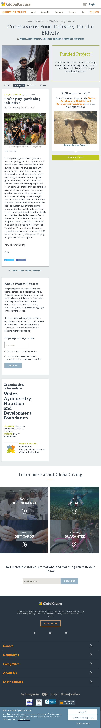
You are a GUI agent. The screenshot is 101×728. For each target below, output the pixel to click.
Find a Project (76, 157)
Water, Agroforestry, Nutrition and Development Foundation (52, 38)
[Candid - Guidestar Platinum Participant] (40, 702)
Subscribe (69, 581)
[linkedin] (66, 632)
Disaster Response (35, 21)
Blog (84, 12)
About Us (10, 673)
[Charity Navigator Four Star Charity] (31, 702)
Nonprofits (45, 12)
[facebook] (34, 632)
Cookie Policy (23, 719)
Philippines (52, 21)
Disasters (73, 12)
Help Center (50, 623)
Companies (59, 12)
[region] (50, 717)
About (33, 12)
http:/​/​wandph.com (12, 435)
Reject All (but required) (82, 718)
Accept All (83, 712)
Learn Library (13, 682)
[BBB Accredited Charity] (52, 702)
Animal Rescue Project (76, 145)
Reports (19, 85)
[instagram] (50, 632)
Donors (8, 646)
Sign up (13, 365)
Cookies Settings (83, 723)
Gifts (96, 12)
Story (7, 85)
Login (92, 4)
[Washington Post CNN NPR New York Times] (50, 695)
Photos (31, 85)
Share (43, 85)
